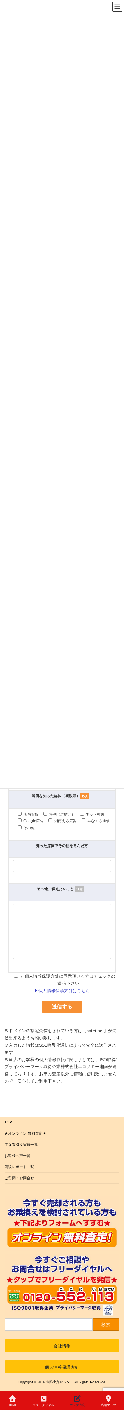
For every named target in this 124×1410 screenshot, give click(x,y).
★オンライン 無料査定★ (25, 1133)
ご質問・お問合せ (19, 1178)
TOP (8, 1122)
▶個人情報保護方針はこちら (62, 990)
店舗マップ (108, 1405)
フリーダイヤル (43, 1405)
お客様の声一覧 (17, 1156)
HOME (12, 1405)
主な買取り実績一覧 (21, 1144)
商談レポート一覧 (19, 1167)
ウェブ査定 (77, 1405)
